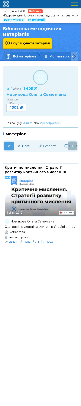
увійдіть (28, 123)
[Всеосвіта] (6, 4)
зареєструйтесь (50, 123)
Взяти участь (13, 19)
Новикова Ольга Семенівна (36, 94)
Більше (12, 99)
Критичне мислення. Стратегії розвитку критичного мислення (35, 170)
